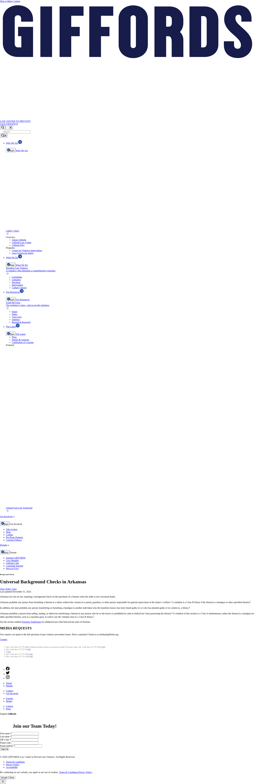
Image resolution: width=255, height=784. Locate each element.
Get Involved (12, 693)
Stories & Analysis (20, 340)
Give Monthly (12, 560)
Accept (4, 777)
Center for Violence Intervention (27, 250)
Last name (5, 736)
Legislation (17, 277)
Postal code (5, 743)
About (9, 683)
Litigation (16, 279)
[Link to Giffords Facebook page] (8, 669)
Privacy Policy (12, 764)
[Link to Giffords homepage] (2, 663)
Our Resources (23, 299)
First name (6, 733)
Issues (14, 311)
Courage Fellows (14, 540)
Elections (16, 282)
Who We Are (22, 150)
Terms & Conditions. (69, 772)
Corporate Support (14, 566)
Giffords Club (12, 563)
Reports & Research (21, 322)
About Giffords (19, 240)
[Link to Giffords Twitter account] (8, 674)
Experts (9, 698)
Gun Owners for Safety (23, 253)
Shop (8, 532)
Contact (9, 534)
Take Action (11, 529)
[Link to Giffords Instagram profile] (8, 678)
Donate (9, 686)
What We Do (22, 265)
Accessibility (12, 767)
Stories (9, 701)
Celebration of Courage (23, 342)
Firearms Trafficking (31, 622)
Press (14, 337)
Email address (7, 746)
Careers (9, 706)
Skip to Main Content (10, 1)
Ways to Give (12, 568)
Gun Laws (17, 317)
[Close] (3, 781)
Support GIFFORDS (16, 558)
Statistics (16, 319)
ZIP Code (5, 739)
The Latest (21, 334)
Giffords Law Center (21, 242)
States (14, 314)
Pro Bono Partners (14, 537)
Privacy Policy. (86, 772)
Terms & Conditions (15, 762)
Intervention (17, 285)
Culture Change (19, 287)
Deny (12, 777)
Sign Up (4, 749)
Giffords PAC (18, 245)
